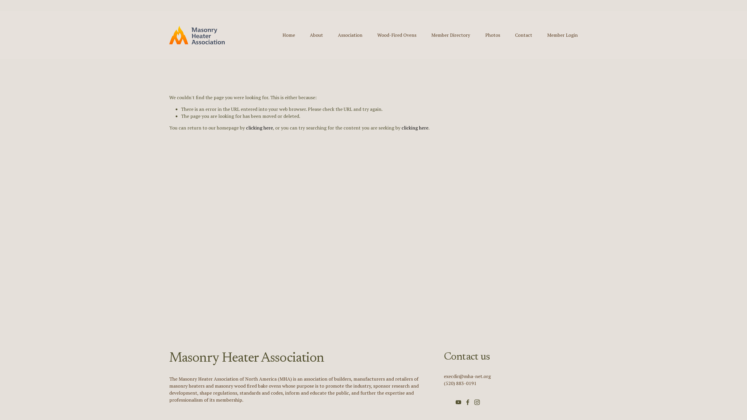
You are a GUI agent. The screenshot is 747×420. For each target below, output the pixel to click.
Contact (523, 35)
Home (288, 35)
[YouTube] (458, 402)
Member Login (562, 35)
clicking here (259, 128)
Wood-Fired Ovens (396, 35)
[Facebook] (468, 402)
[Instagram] (477, 402)
